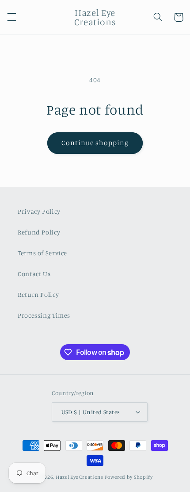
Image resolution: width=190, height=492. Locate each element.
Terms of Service (42, 253)
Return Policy (38, 294)
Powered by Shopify (129, 477)
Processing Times (44, 315)
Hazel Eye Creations (79, 477)
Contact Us (34, 273)
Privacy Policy (39, 211)
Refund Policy (39, 232)
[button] (11, 17)
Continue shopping (95, 142)
